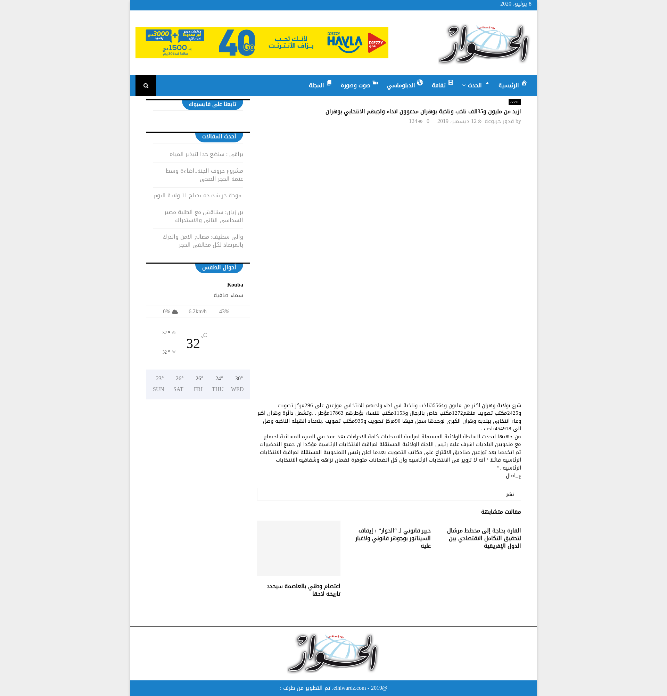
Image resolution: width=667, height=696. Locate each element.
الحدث (514, 102)
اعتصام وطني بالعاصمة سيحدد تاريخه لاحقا (303, 590)
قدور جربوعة (499, 121)
